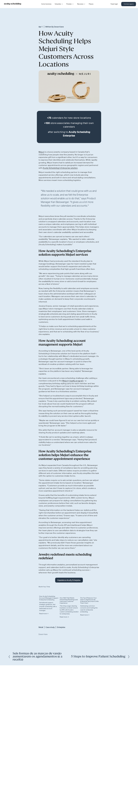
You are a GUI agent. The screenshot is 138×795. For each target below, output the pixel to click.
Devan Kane (59, 27)
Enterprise (61, 627)
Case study (50, 627)
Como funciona (46, 4)
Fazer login (114, 4)
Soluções (58, 4)
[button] (96, 587)
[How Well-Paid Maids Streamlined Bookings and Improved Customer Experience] (69, 592)
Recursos (80, 4)
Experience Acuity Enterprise (68, 580)
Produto (69, 4)
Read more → (43, 613)
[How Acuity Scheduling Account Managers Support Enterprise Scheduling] (48, 591)
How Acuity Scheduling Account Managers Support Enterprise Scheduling (48, 598)
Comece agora (129, 4)
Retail (41, 627)
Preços (91, 4)
